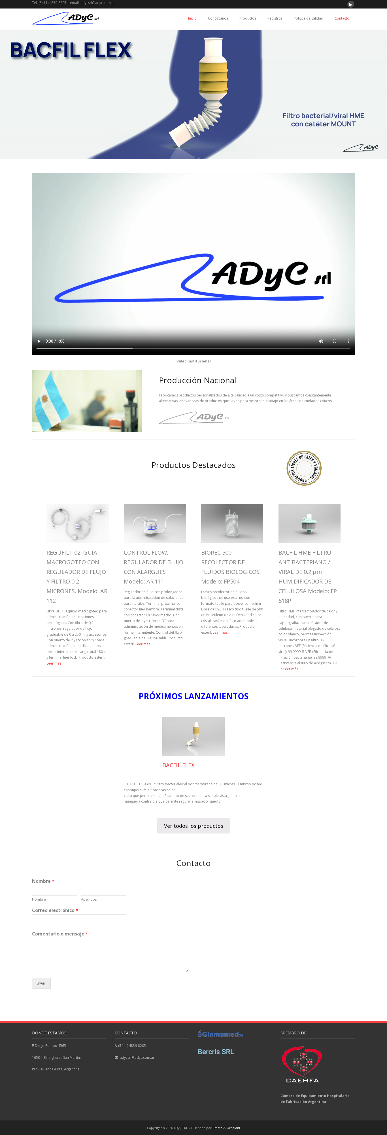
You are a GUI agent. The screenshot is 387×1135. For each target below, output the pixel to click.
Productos (247, 18)
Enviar (41, 983)
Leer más (53, 663)
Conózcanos (218, 18)
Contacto (342, 18)
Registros (274, 18)
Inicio (192, 18)
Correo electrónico (55, 910)
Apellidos (89, 899)
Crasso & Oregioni (226, 1128)
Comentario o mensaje (60, 934)
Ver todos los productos (193, 825)
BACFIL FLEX (178, 765)
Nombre (43, 881)
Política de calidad (308, 18)
